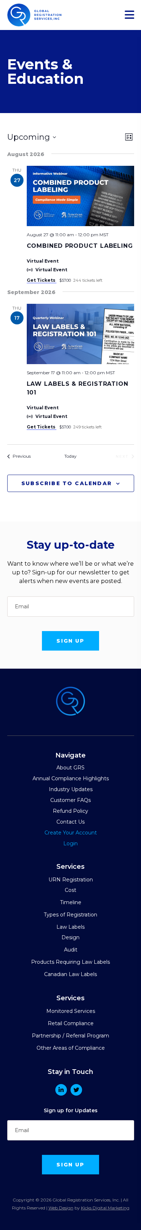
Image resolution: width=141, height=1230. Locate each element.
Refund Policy (70, 811)
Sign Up (70, 641)
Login (70, 843)
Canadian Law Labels (70, 974)
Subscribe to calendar (66, 483)
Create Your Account (70, 832)
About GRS (70, 767)
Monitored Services (70, 1011)
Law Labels (70, 927)
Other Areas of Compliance (71, 1048)
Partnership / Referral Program (70, 1035)
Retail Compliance (71, 1023)
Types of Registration (70, 914)
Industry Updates (71, 789)
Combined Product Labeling (80, 245)
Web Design (60, 1207)
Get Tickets (41, 280)
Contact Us (70, 822)
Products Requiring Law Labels (70, 962)
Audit (70, 949)
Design (70, 937)
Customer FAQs (70, 800)
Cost (70, 890)
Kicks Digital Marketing (105, 1207)
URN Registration (70, 879)
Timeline (70, 902)
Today (70, 456)
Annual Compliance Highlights (71, 778)
